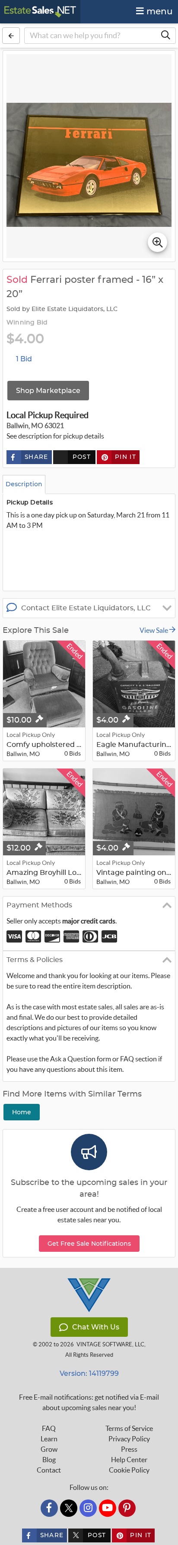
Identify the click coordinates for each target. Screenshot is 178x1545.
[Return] (11, 35)
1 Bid (24, 359)
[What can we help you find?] (165, 35)
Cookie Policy (129, 1470)
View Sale (154, 630)
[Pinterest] (127, 1508)
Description (24, 484)
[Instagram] (88, 1508)
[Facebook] (49, 1508)
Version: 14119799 (89, 1373)
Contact (49, 1470)
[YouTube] (107, 1508)
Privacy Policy (129, 1439)
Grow (49, 1449)
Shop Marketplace (48, 390)
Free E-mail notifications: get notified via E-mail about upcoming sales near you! (89, 1402)
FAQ (49, 1428)
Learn (49, 1439)
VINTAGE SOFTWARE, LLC (110, 1344)
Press (129, 1449)
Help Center (129, 1459)
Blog (49, 1459)
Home (21, 1112)
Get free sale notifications (89, 1243)
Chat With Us (95, 1327)
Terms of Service (129, 1428)
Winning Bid (27, 323)
